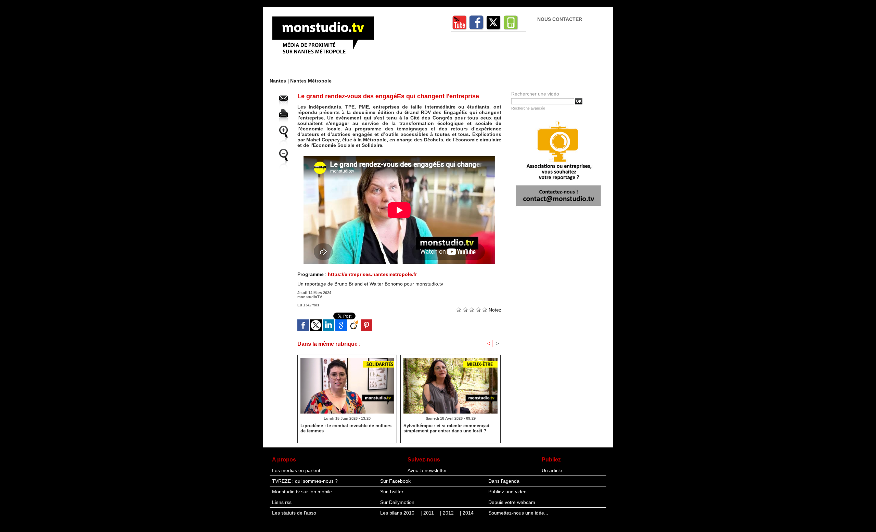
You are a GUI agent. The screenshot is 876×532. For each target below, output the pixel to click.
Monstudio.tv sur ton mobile (302, 491)
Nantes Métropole (311, 81)
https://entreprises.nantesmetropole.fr (372, 274)
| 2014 (467, 513)
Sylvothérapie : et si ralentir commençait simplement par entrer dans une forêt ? (446, 428)
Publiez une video (507, 491)
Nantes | (280, 81)
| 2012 (447, 513)
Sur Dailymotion (397, 502)
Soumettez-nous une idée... (518, 513)
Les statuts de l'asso (294, 513)
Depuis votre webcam (511, 502)
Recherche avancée (528, 108)
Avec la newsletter (427, 470)
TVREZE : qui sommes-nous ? (305, 481)
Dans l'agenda (503, 481)
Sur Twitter (391, 491)
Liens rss (282, 502)
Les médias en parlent (296, 470)
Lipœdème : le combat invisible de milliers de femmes (345, 428)
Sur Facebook (395, 481)
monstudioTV (309, 297)
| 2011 (428, 513)
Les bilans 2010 (398, 513)
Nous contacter (559, 19)
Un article (552, 470)
